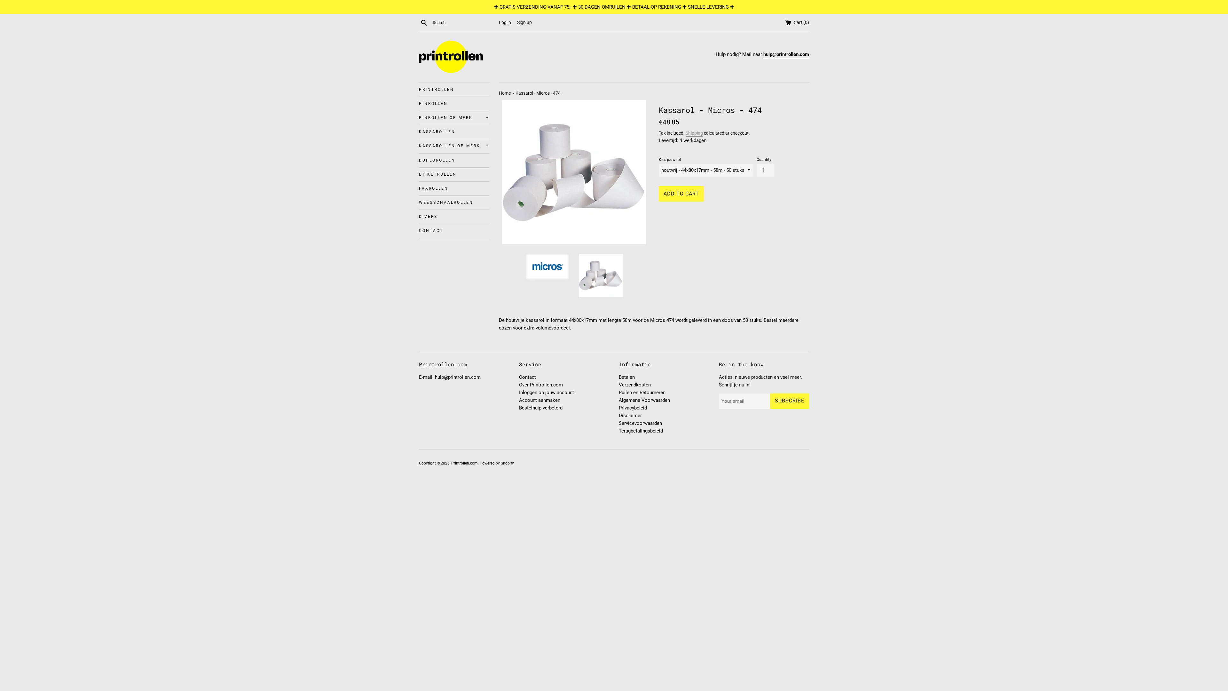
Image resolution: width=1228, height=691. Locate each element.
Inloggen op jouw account (546, 392)
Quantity (764, 159)
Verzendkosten (635, 385)
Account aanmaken (539, 400)
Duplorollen (437, 160)
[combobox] (464, 22)
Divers (428, 216)
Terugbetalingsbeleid (641, 431)
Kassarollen (437, 132)
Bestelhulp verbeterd (541, 408)
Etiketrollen (438, 174)
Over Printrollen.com (541, 385)
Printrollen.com (464, 463)
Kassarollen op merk (454, 146)
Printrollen (436, 89)
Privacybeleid (633, 408)
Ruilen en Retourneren (642, 392)
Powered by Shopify (497, 463)
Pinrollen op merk (454, 117)
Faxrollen (433, 188)
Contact (431, 230)
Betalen (627, 377)
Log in (505, 22)
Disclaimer (630, 415)
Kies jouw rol (670, 159)
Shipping (694, 133)
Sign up (524, 22)
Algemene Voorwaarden (644, 400)
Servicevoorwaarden (640, 423)
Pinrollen (433, 103)
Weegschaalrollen (446, 202)
